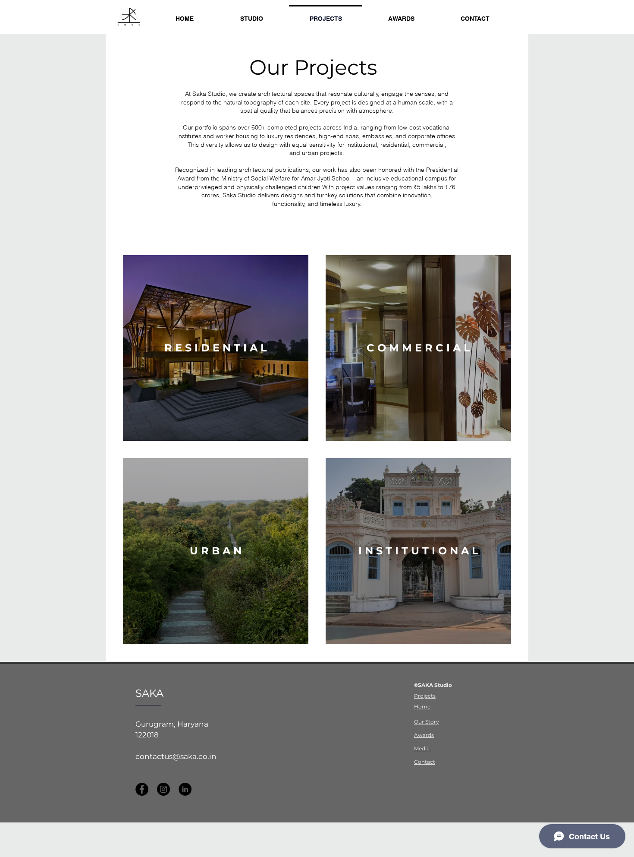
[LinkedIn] (185, 789)
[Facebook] (141, 789)
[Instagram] (163, 789)
